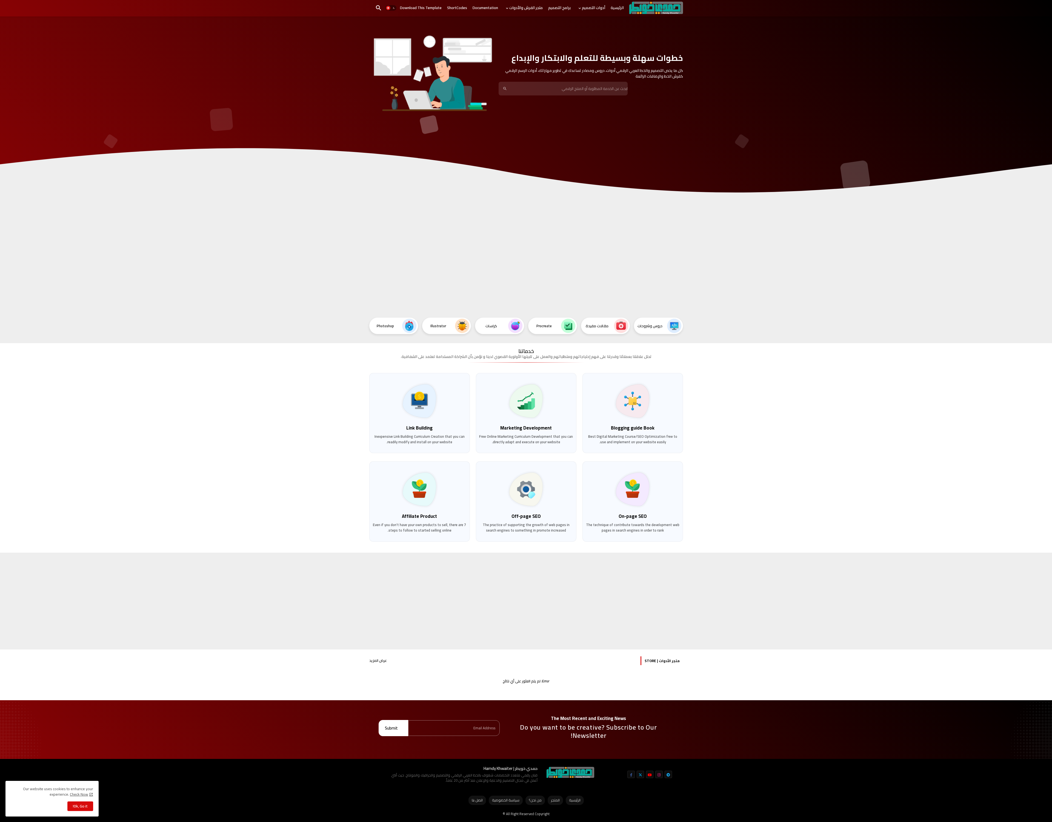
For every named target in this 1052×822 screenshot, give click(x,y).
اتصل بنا (477, 800)
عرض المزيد (378, 660)
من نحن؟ (535, 800)
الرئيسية (617, 7)
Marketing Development (526, 427)
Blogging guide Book (632, 427)
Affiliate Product (419, 516)
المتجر (555, 800)
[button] (390, 8)
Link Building (419, 427)
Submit (391, 728)
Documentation (485, 7)
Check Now (79, 794)
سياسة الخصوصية (505, 800)
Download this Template (421, 7)
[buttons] (631, 774)
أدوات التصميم (593, 7)
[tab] (617, 7)
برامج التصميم (559, 7)
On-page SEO (633, 516)
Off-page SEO (526, 516)
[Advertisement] (526, 271)
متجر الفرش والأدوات (526, 7)
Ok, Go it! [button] (80, 806)
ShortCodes (457, 7)
